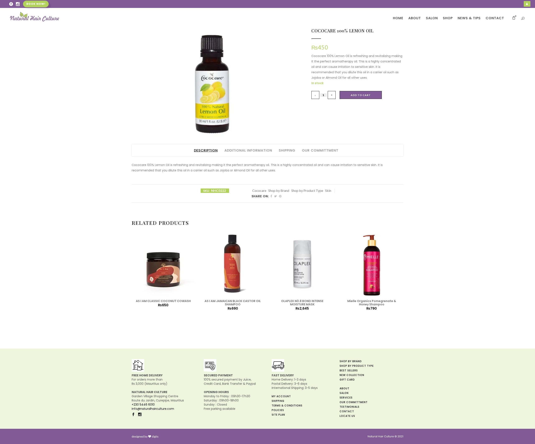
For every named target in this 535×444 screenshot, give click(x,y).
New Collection (352, 375)
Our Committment (320, 150)
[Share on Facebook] (271, 196)
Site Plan (278, 414)
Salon (344, 393)
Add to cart (361, 95)
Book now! (35, 4)
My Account (281, 396)
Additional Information (248, 150)
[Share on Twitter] (275, 196)
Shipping (287, 150)
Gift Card (347, 379)
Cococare (259, 190)
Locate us (347, 416)
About (344, 388)
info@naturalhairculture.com (153, 409)
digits (155, 436)
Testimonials (349, 407)
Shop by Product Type (307, 190)
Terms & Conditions (287, 405)
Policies (278, 410)
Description (206, 150)
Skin (328, 190)
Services (346, 397)
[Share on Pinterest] (280, 196)
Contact (347, 411)
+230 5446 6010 (143, 404)
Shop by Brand (278, 190)
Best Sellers (349, 370)
